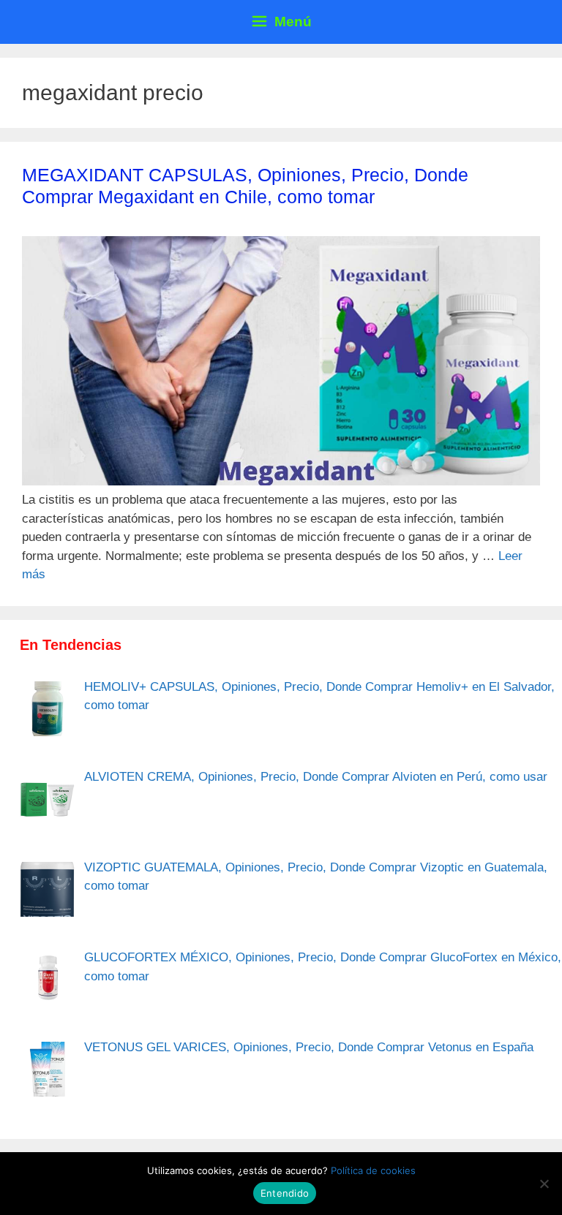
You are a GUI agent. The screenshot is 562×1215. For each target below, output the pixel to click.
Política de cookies (373, 1170)
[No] (543, 1183)
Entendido (285, 1193)
